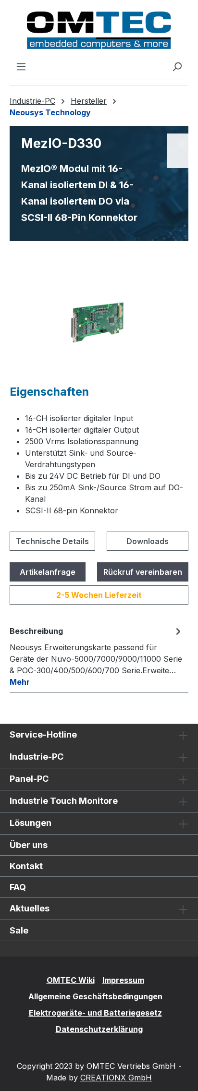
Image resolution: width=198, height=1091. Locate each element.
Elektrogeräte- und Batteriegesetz (95, 1013)
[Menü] (21, 66)
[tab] (97, 656)
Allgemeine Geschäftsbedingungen (95, 996)
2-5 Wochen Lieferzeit (99, 595)
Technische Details (52, 541)
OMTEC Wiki (71, 980)
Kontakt (26, 866)
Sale (19, 930)
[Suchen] (176, 66)
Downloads (147, 541)
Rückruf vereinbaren (142, 572)
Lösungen (30, 823)
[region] (99, 322)
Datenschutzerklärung (99, 1029)
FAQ (18, 887)
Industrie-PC (36, 757)
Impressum (123, 980)
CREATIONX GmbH (116, 1077)
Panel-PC (29, 779)
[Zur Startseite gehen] (99, 30)
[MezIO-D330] (98, 321)
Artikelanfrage (47, 572)
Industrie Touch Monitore (64, 801)
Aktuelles (30, 908)
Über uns (29, 845)
